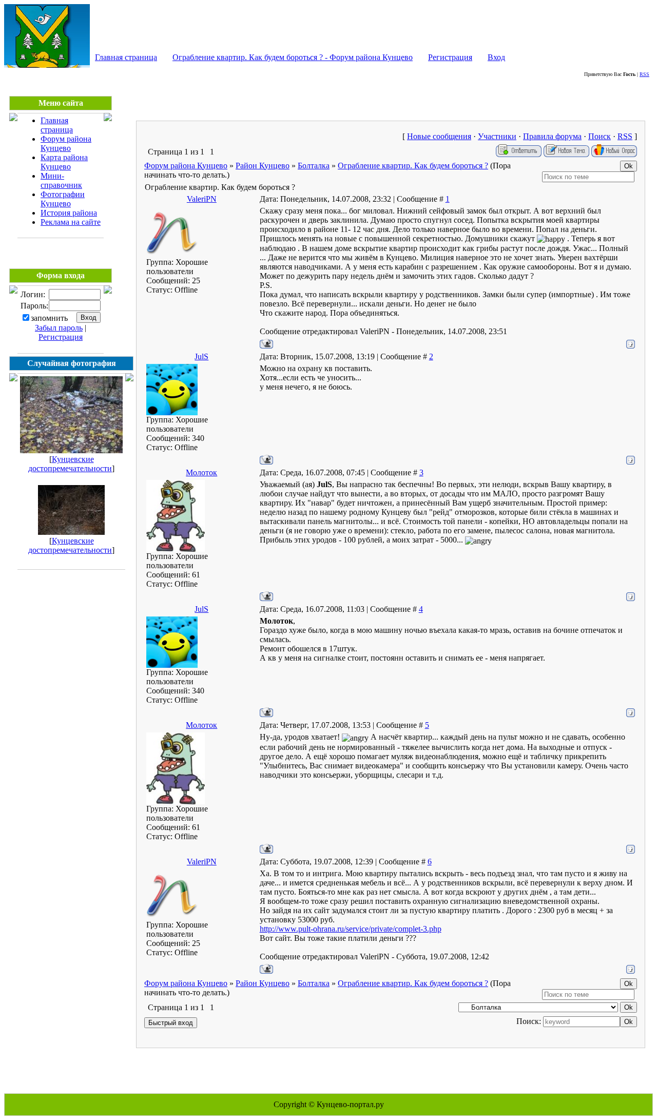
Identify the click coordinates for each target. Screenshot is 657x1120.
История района (69, 212)
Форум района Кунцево (66, 143)
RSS (644, 74)
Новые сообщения (439, 136)
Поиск (599, 136)
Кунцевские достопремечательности (70, 464)
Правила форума (552, 136)
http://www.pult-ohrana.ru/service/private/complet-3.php (350, 928)
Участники (497, 136)
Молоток (201, 472)
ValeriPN (202, 199)
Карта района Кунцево (64, 162)
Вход (496, 57)
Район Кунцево (262, 165)
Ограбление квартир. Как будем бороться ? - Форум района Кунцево (292, 57)
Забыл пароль (59, 327)
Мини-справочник (61, 180)
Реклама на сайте (71, 222)
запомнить (49, 318)
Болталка (314, 165)
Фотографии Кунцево (63, 199)
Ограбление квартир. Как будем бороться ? (413, 165)
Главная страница (126, 57)
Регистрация (450, 57)
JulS (201, 356)
